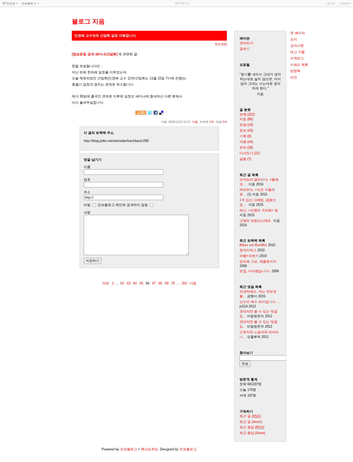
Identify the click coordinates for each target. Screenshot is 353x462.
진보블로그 (128, 449)
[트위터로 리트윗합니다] (150, 114)
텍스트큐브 (149, 449)
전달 (246, 125)
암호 (87, 179)
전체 (247, 114)
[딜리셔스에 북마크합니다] (161, 114)
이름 (87, 167)
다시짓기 (250, 153)
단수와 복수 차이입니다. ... (260, 302)
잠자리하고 (248, 250)
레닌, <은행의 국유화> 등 (259, 210)
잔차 (246, 147)
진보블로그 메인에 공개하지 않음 (123, 205)
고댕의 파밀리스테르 (255, 221)
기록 (245, 136)
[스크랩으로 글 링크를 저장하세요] (140, 114)
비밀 (87, 205)
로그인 (331, 3)
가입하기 (345, 3)
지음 (195, 121)
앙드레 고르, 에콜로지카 (258, 261)
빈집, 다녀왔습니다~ (255, 271)
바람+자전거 (249, 256)
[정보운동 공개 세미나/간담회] (94, 54)
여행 (246, 142)
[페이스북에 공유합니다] (156, 114)
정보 (246, 130)
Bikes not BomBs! (253, 245)
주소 (87, 192)
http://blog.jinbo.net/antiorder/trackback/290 (116, 141)
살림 (245, 159)
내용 (87, 212)
